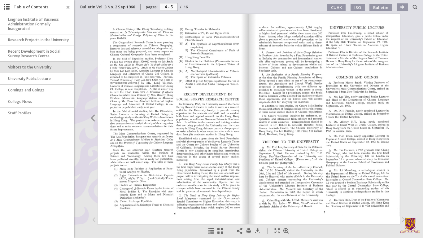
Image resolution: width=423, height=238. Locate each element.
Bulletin (380, 7)
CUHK (336, 7)
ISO (357, 7)
